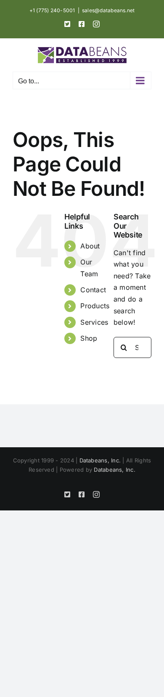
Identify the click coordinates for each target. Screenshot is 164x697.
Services (94, 322)
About (90, 246)
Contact (93, 290)
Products (94, 306)
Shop (88, 338)
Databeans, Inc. (100, 460)
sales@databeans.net (108, 10)
